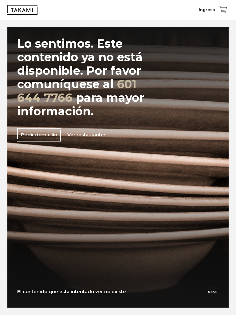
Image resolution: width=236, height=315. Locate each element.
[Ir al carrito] (223, 9)
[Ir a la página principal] (22, 10)
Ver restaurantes (86, 135)
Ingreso (207, 9)
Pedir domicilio (39, 135)
